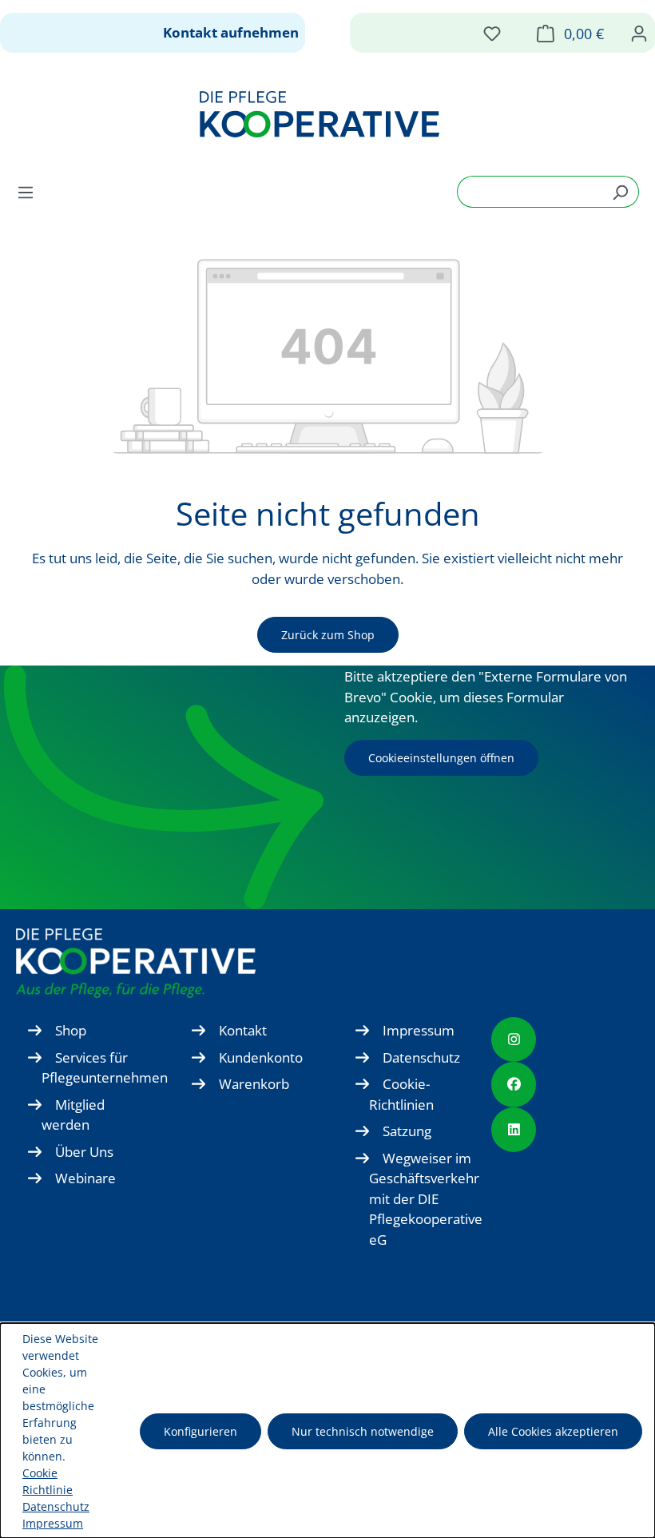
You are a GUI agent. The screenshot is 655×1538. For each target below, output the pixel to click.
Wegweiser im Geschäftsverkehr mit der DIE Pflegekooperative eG (425, 1199)
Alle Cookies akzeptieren (553, 1431)
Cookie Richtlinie (47, 1481)
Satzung (407, 1131)
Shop (70, 1030)
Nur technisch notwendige (363, 1431)
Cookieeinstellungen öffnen (441, 757)
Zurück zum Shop (328, 634)
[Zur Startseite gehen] (319, 114)
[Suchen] (620, 192)
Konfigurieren (200, 1431)
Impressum (419, 1030)
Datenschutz (421, 1057)
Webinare (85, 1178)
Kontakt (243, 1030)
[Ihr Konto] (639, 32)
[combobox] (529, 192)
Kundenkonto (261, 1057)
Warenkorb (254, 1084)
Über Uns (84, 1152)
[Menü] (30, 192)
